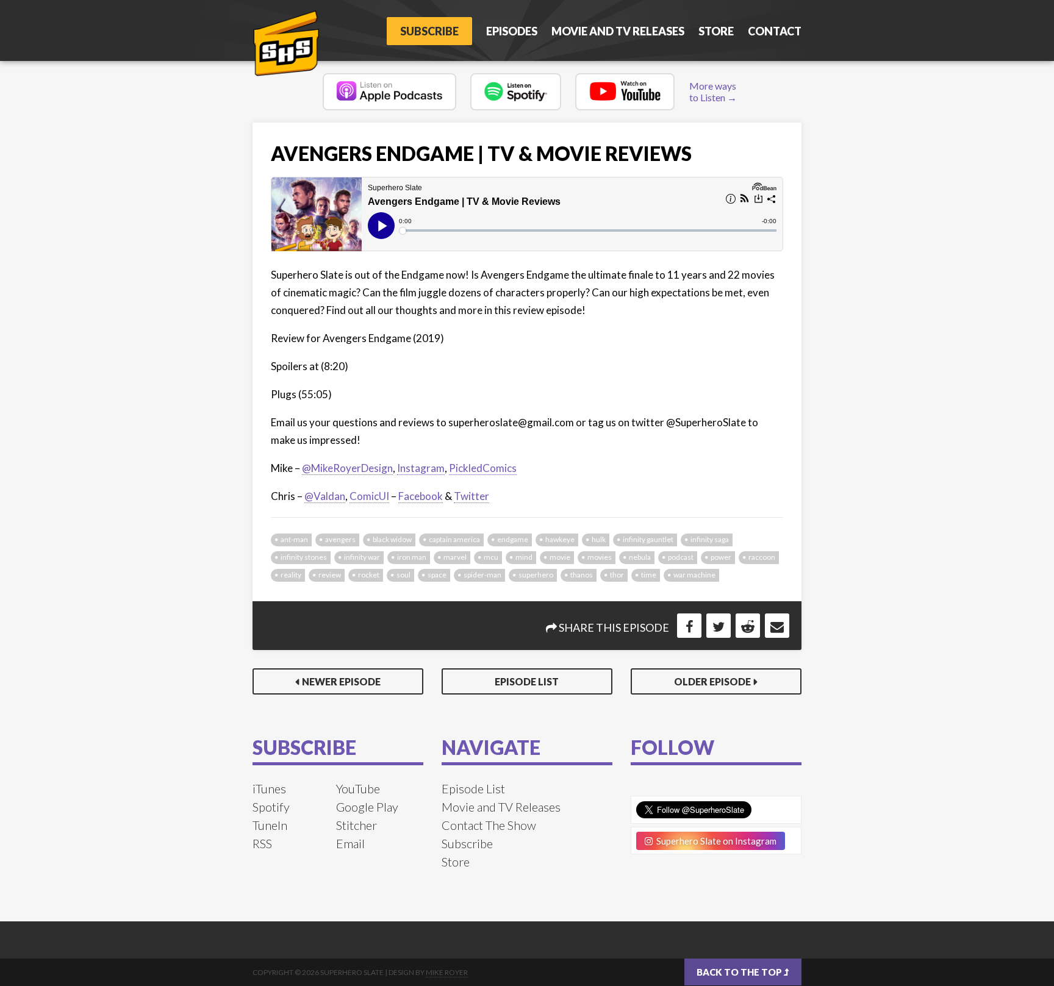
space (437, 574)
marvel (455, 557)
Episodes (511, 31)
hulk (599, 539)
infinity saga (709, 539)
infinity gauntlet (648, 539)
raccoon (761, 557)
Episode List (527, 681)
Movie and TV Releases (617, 31)
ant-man (294, 539)
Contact (774, 31)
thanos (581, 574)
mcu (491, 557)
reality (291, 574)
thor (617, 574)
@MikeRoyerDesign (347, 468)
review (329, 574)
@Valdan (324, 496)
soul (403, 574)
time (648, 574)
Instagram (421, 468)
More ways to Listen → (713, 91)
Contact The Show (489, 825)
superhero (535, 574)
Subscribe (429, 31)
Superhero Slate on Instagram (714, 840)
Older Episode (712, 681)
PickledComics (483, 468)
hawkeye (560, 539)
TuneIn (270, 825)
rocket (368, 574)
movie (560, 557)
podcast (681, 557)
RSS (262, 843)
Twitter (471, 496)
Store (716, 31)
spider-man (482, 574)
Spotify (271, 806)
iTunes (269, 788)
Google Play (367, 806)
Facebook (420, 496)
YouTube (358, 788)
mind (523, 557)
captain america (454, 539)
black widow (392, 539)
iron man (411, 557)
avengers (340, 539)
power (721, 557)
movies (599, 557)
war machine (694, 574)
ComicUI (369, 496)
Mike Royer (447, 972)
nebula (640, 557)
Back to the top (740, 971)
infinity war (362, 557)
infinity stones (304, 557)
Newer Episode (341, 681)
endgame (512, 539)
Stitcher (356, 825)
